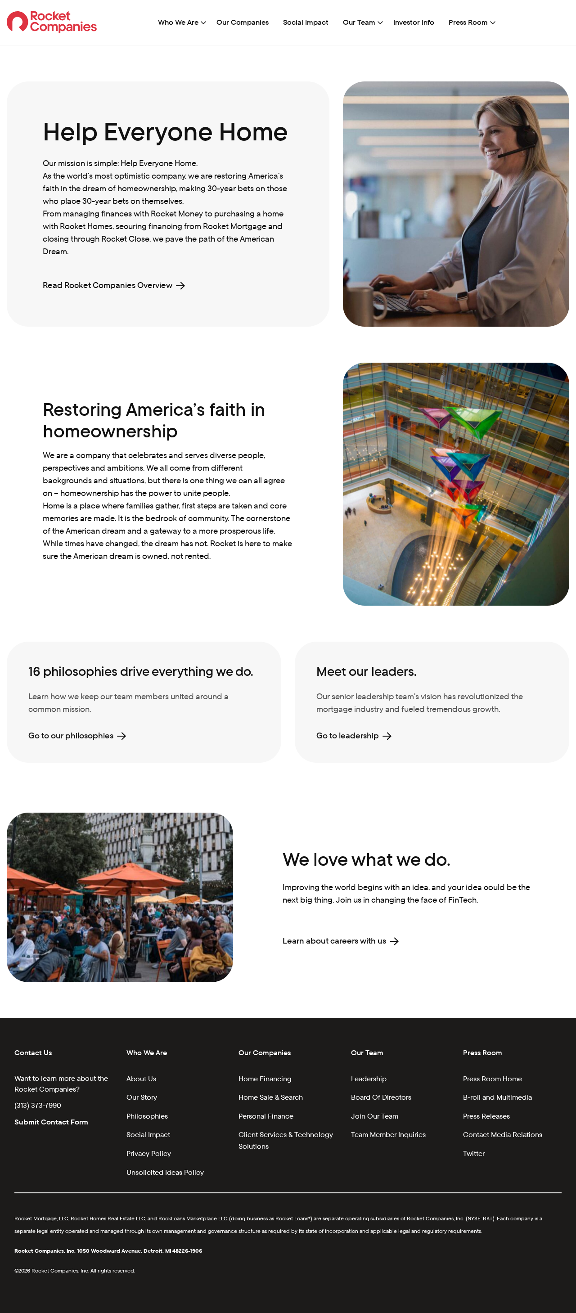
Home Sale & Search (270, 1097)
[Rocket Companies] (52, 22)
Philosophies (147, 1116)
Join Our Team (374, 1116)
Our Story (141, 1097)
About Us (141, 1079)
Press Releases (486, 1116)
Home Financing (265, 1079)
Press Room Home (492, 1079)
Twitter (474, 1153)
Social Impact (305, 22)
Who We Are (178, 22)
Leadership (369, 1079)
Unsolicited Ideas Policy (165, 1172)
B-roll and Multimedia (497, 1097)
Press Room (468, 22)
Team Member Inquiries (388, 1134)
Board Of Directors (381, 1097)
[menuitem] (180, 22)
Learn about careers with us (334, 940)
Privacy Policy (148, 1153)
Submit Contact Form (51, 1122)
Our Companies (242, 22)
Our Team (359, 22)
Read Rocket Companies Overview (107, 285)
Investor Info (413, 22)
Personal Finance (265, 1116)
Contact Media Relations (502, 1134)
